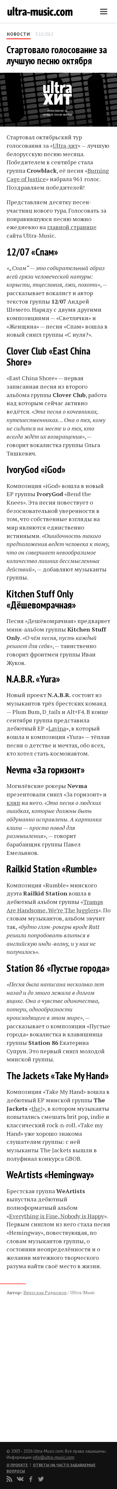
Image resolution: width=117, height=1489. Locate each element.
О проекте (17, 1464)
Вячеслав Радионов (45, 1292)
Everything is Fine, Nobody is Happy (56, 1216)
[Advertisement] (45, 1362)
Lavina (57, 728)
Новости (18, 34)
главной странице (72, 227)
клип (13, 803)
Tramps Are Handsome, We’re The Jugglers (54, 906)
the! (37, 1108)
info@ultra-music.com (53, 1457)
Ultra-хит (65, 145)
